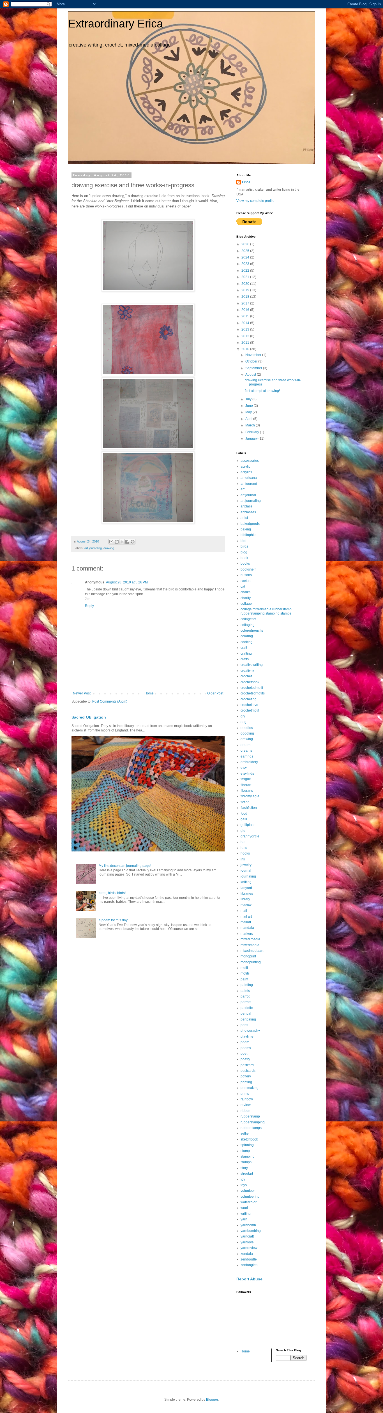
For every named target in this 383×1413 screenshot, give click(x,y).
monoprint (248, 956)
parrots (246, 1002)
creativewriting (252, 665)
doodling (247, 733)
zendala (247, 1254)
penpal (246, 1013)
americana (249, 478)
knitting (246, 882)
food (244, 814)
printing (246, 1082)
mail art (246, 916)
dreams (246, 750)
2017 (245, 303)
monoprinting (251, 962)
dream (245, 745)
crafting (246, 653)
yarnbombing (251, 1231)
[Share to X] (122, 541)
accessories (250, 461)
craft (244, 648)
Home (149, 693)
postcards (248, 1071)
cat (243, 586)
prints (245, 1094)
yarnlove (247, 1242)
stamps (246, 1162)
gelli (244, 819)
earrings (247, 756)
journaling (248, 876)
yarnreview (249, 1248)
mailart (246, 922)
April (249, 419)
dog (243, 722)
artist (244, 518)
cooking (247, 642)
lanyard (246, 888)
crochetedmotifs (253, 693)
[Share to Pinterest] (132, 541)
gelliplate (248, 825)
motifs (245, 973)
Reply (89, 606)
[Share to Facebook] (127, 541)
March (250, 425)
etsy (244, 768)
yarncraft (247, 1236)
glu (243, 831)
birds (244, 546)
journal (246, 870)
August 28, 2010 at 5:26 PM (127, 582)
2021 (245, 277)
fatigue (246, 779)
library (245, 899)
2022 (245, 271)
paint (244, 979)
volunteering (250, 1197)
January (252, 438)
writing (246, 1214)
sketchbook (249, 1139)
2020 (245, 284)
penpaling (248, 1019)
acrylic (245, 466)
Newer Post (82, 693)
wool (244, 1208)
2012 (245, 336)
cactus (245, 581)
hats (244, 848)
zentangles (249, 1265)
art (242, 489)
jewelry (246, 865)
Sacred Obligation (88, 717)
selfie (245, 1133)
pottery (246, 1076)
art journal (248, 495)
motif (244, 968)
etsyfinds (247, 773)
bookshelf (248, 569)
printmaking (250, 1088)
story (244, 1168)
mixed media (250, 939)
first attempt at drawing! (262, 391)
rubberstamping (253, 1122)
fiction (245, 802)
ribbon (245, 1111)
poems (246, 1048)
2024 (245, 257)
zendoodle (249, 1259)
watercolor (249, 1202)
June (249, 406)
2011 (245, 343)
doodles (247, 728)
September (254, 368)
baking (246, 529)
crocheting (249, 699)
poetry (245, 1059)
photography (250, 1031)
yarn (244, 1219)
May (249, 412)
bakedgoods (250, 524)
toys (244, 1185)
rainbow (247, 1099)
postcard (247, 1065)
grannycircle (250, 836)
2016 (245, 310)
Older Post (215, 693)
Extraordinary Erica (115, 23)
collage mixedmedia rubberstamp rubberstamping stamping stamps (266, 611)
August (251, 375)
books (245, 563)
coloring (247, 636)
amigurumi (249, 484)
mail (244, 911)
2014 (245, 323)
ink (243, 859)
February (252, 432)
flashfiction (249, 808)
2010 (245, 349)
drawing (108, 548)
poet (244, 1054)
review (246, 1105)
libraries (247, 893)
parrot (245, 996)
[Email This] (111, 541)
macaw (246, 905)
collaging (248, 625)
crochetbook (250, 682)
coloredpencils (252, 630)
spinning (247, 1145)
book (244, 558)
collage (246, 604)
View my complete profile (255, 201)
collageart (248, 619)
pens (244, 1025)
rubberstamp (250, 1116)
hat (243, 842)
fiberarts (247, 791)
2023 (245, 264)
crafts (245, 659)
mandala (247, 928)
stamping (248, 1156)
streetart (247, 1174)
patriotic (247, 1008)
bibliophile (249, 535)
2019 (245, 290)
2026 (245, 244)
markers (247, 934)
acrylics (246, 472)
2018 (245, 297)
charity (246, 598)
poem (245, 1042)
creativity (247, 671)
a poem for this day (113, 920)
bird (243, 541)
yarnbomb (248, 1225)
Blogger (212, 1400)
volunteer (248, 1191)
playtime (247, 1036)
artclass (246, 506)
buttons (246, 575)
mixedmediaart (252, 951)
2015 (245, 316)
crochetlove (249, 705)
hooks (245, 853)
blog (244, 552)
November (253, 355)
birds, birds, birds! (112, 893)
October (251, 361)
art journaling (93, 548)
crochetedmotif (252, 688)
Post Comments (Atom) (109, 701)
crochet (246, 676)
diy (243, 716)
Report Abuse (249, 1279)
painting (247, 985)
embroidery (249, 762)
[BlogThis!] (116, 541)
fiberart (246, 785)
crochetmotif (250, 710)
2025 (245, 251)
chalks (245, 592)
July (248, 399)
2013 (245, 329)
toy (243, 1179)
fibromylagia (250, 796)
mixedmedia (250, 945)
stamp (245, 1151)
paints (245, 991)
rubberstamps (251, 1128)
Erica (246, 182)
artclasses (248, 512)
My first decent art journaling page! (125, 866)
